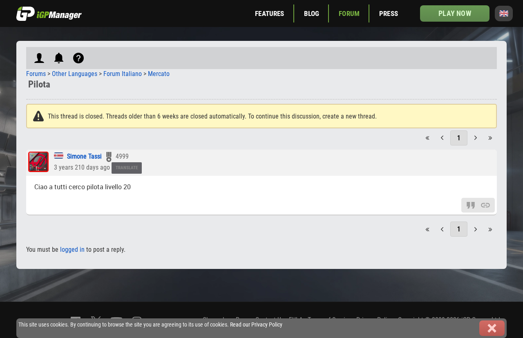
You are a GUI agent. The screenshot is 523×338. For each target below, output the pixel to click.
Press (388, 13)
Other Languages (74, 74)
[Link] (485, 205)
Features (269, 13)
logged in (72, 249)
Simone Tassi (84, 156)
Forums (36, 74)
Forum (349, 13)
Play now (454, 13)
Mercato (159, 74)
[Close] (492, 328)
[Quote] (470, 205)
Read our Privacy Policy (256, 324)
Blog (312, 13)
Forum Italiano (122, 74)
